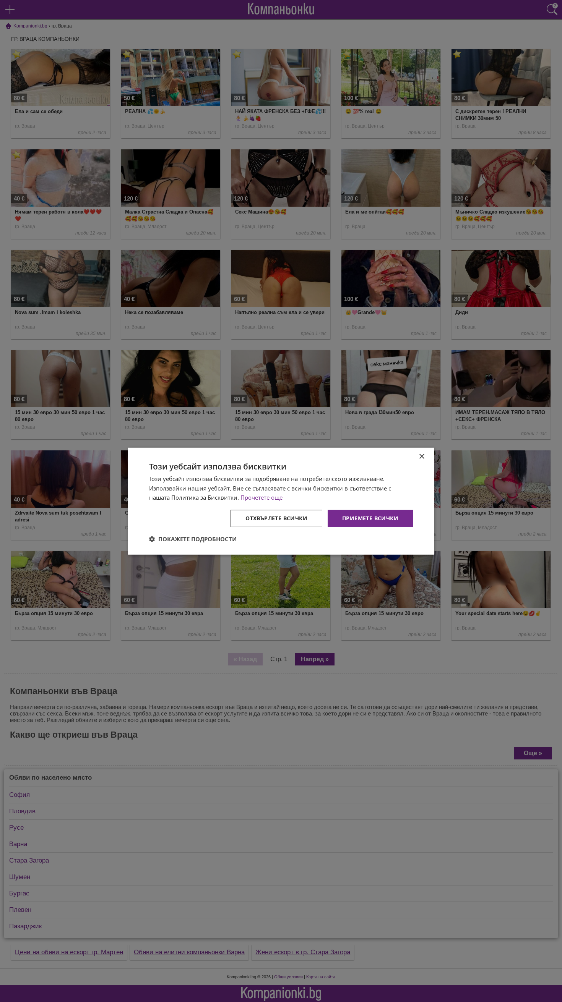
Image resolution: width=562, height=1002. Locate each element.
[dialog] (281, 500)
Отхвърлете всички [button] (276, 518)
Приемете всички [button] (370, 518)
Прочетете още (261, 497)
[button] (193, 539)
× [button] (421, 456)
